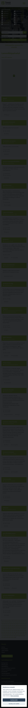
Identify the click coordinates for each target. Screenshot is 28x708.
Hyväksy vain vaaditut (14, 703)
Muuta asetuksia (14, 695)
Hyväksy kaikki (14, 700)
